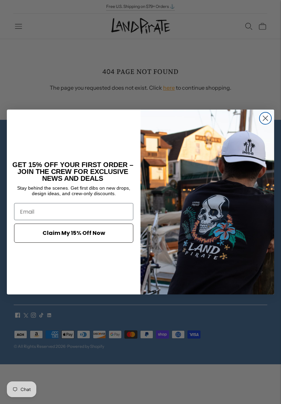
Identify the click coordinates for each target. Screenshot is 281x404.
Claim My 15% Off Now (73, 233)
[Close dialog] (265, 118)
